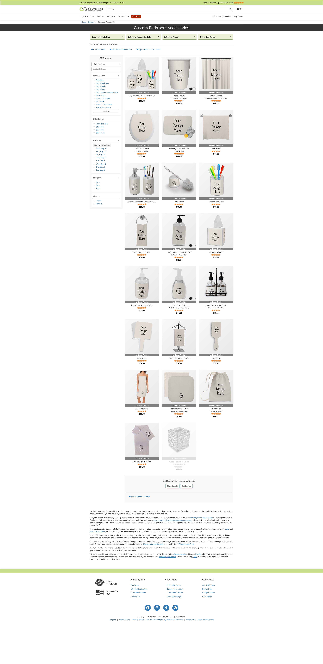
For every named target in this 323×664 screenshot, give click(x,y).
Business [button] (122, 16)
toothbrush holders (97, 531)
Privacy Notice (138, 619)
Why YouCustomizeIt (139, 589)
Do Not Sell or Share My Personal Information (165, 619)
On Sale (136, 16)
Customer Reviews (138, 592)
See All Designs (208, 585)
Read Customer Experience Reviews (218, 3)
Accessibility (190, 619)
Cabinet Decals (99, 49)
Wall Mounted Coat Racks (121, 49)
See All (140, 497)
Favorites (227, 16)
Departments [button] (85, 16)
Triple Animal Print (186, 544)
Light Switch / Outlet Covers (149, 49)
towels (169, 520)
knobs (194, 557)
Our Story (135, 585)
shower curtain (159, 520)
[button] (239, 9)
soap (227, 529)
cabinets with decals (167, 557)
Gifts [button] (99, 16)
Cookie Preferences (206, 619)
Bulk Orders (207, 596)
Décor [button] (110, 16)
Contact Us (186, 486)
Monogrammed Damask (153, 544)
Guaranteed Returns (175, 592)
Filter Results (172, 486)
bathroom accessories (182, 520)
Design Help (207, 589)
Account (217, 16)
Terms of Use (124, 619)
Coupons (112, 619)
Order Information (174, 585)
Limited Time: (102, 3)
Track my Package (174, 596)
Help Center (239, 16)
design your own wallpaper (201, 518)
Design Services (208, 592)
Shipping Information (175, 589)
